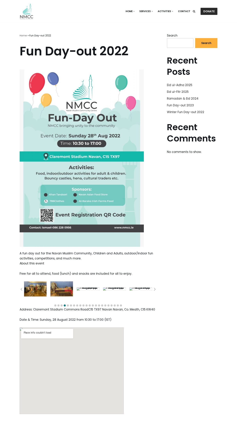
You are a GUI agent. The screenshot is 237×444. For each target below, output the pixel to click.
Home (23, 35)
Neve (23, 439)
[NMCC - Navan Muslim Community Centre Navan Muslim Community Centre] (26, 11)
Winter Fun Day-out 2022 (185, 112)
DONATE (209, 11)
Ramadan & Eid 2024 (182, 98)
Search (172, 35)
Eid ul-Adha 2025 (179, 85)
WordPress (56, 439)
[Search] (194, 11)
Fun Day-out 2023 (180, 105)
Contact (184, 11)
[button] (134, 11)
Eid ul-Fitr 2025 (178, 92)
